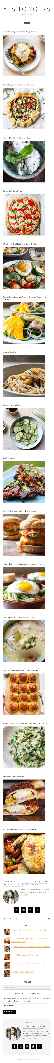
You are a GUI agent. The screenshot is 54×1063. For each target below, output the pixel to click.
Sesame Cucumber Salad (11, 405)
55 (46, 881)
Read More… (34, 1038)
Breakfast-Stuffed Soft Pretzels (13, 776)
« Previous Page (12, 881)
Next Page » (32, 884)
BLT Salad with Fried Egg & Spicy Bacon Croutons (20, 244)
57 (11, 884)
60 (21, 884)
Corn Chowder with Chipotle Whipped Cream (19, 617)
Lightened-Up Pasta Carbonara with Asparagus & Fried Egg (23, 564)
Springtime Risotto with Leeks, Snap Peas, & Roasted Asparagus (25, 723)
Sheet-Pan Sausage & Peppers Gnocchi (29, 955)
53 (35, 881)
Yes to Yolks (27, 8)
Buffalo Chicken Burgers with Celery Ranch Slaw (19, 511)
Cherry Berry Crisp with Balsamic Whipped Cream (20, 32)
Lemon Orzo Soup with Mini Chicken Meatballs (32, 946)
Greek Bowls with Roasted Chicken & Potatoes (32, 930)
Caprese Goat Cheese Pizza (12, 191)
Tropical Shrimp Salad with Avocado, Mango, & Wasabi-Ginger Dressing (25, 298)
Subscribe (9, 1011)
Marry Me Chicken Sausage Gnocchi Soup (30, 963)
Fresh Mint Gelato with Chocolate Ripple (17, 138)
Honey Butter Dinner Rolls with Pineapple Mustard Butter (22, 670)
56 (5, 884)
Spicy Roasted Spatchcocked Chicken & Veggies (19, 829)
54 (40, 881)
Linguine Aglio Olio (9, 352)
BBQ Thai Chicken (9, 458)
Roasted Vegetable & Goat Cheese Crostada (18, 85)
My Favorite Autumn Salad (24, 971)
